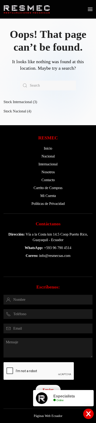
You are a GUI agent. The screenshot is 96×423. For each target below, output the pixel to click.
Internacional (48, 164)
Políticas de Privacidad (48, 204)
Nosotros (48, 172)
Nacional (48, 156)
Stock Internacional (17, 102)
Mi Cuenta (48, 196)
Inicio (48, 148)
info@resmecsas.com (54, 256)
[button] (90, 9)
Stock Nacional (14, 111)
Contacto (48, 180)
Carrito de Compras (48, 188)
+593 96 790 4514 (57, 248)
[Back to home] (26, 9)
